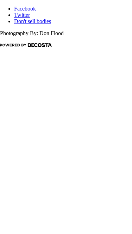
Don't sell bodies (32, 21)
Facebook (25, 9)
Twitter (22, 15)
